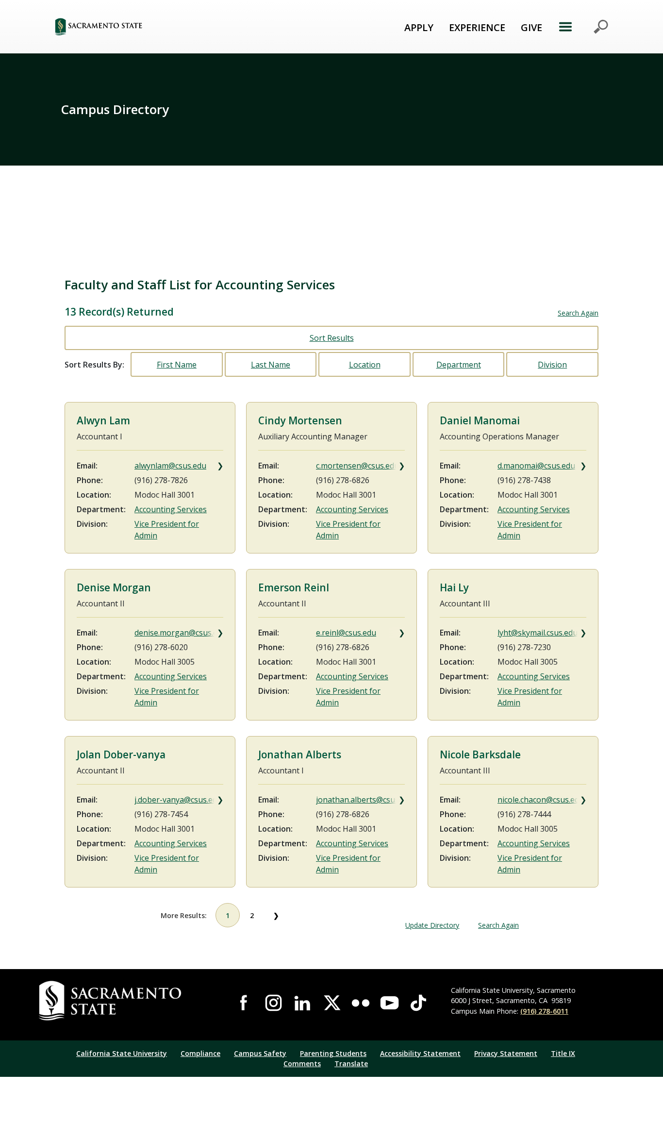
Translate (351, 1063)
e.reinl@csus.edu (346, 632)
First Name (177, 364)
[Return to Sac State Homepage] (122, 1001)
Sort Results (332, 338)
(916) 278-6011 (544, 1011)
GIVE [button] (531, 27)
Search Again (578, 313)
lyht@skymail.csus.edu (537, 632)
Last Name (270, 364)
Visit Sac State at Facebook (244, 1003)
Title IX (563, 1053)
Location (365, 364)
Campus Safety (260, 1053)
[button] (152, 26)
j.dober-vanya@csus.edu (178, 799)
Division (552, 364)
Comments (302, 1063)
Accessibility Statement (420, 1053)
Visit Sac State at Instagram (273, 1003)
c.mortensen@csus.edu (357, 465)
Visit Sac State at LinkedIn (302, 1003)
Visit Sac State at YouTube (389, 1003)
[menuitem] (419, 27)
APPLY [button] (418, 27)
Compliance (200, 1053)
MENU (583, 26)
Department (458, 364)
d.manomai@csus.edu (536, 465)
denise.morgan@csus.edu (178, 632)
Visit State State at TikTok (418, 1003)
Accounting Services (170, 509)
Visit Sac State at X (331, 1003)
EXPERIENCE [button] (477, 27)
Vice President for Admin (166, 530)
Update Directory (432, 925)
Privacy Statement (505, 1053)
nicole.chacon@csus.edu (540, 799)
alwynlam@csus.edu (170, 465)
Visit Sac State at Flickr (360, 1003)
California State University (121, 1053)
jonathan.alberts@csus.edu (360, 799)
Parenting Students (333, 1053)
